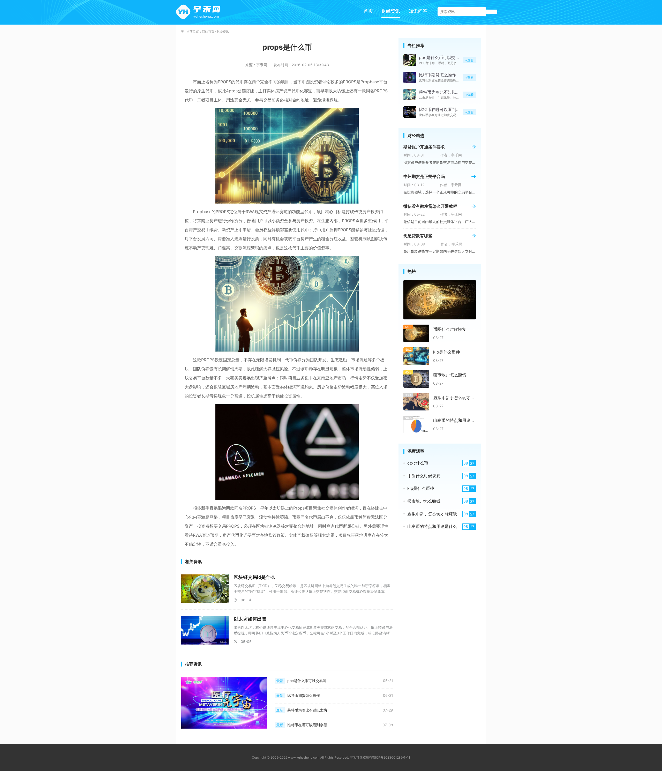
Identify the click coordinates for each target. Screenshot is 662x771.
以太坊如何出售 (250, 619)
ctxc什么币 (417, 463)
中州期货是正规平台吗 (424, 176)
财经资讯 (390, 11)
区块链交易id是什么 (254, 577)
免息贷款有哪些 (417, 235)
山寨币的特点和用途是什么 (454, 420)
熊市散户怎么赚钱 (449, 374)
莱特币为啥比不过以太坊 (307, 710)
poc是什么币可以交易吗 (306, 681)
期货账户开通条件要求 (424, 147)
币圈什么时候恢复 (449, 329)
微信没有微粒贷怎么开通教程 (430, 206)
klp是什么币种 (446, 352)
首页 (368, 11)
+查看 (469, 60)
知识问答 (418, 11)
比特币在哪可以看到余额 (307, 725)
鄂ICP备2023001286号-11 (391, 757)
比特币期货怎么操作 (303, 695)
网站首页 (208, 31)
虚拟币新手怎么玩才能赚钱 (454, 397)
